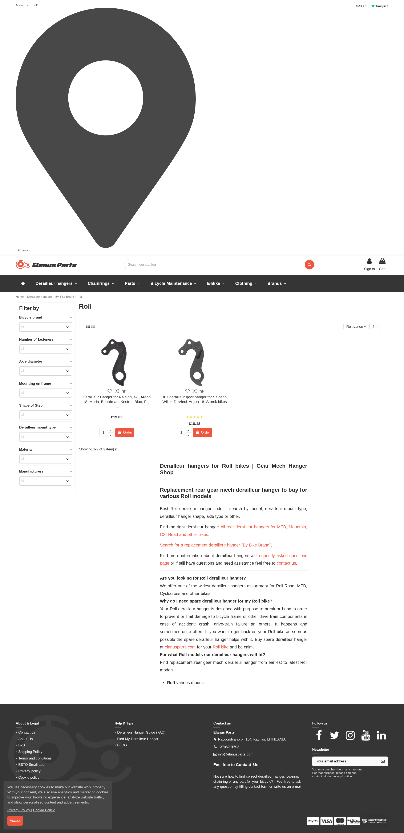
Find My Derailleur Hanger (137, 739)
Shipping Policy (30, 752)
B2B (35, 5)
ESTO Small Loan (32, 765)
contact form (258, 787)
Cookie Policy (44, 810)
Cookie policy (29, 777)
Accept (15, 821)
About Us (22, 5)
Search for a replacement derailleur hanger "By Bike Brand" (215, 545)
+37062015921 (229, 747)
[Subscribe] (382, 761)
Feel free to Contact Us (235, 764)
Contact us (26, 732)
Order (127, 432)
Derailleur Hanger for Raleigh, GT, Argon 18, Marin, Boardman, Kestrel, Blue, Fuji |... (117, 401)
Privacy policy (29, 771)
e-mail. (297, 787)
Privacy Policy (19, 810)
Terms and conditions (35, 758)
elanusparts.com (180, 647)
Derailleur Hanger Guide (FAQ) (141, 732)
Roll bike (221, 647)
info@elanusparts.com (235, 754)
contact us (286, 563)
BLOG (122, 745)
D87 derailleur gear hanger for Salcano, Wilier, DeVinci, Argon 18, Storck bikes (194, 399)
